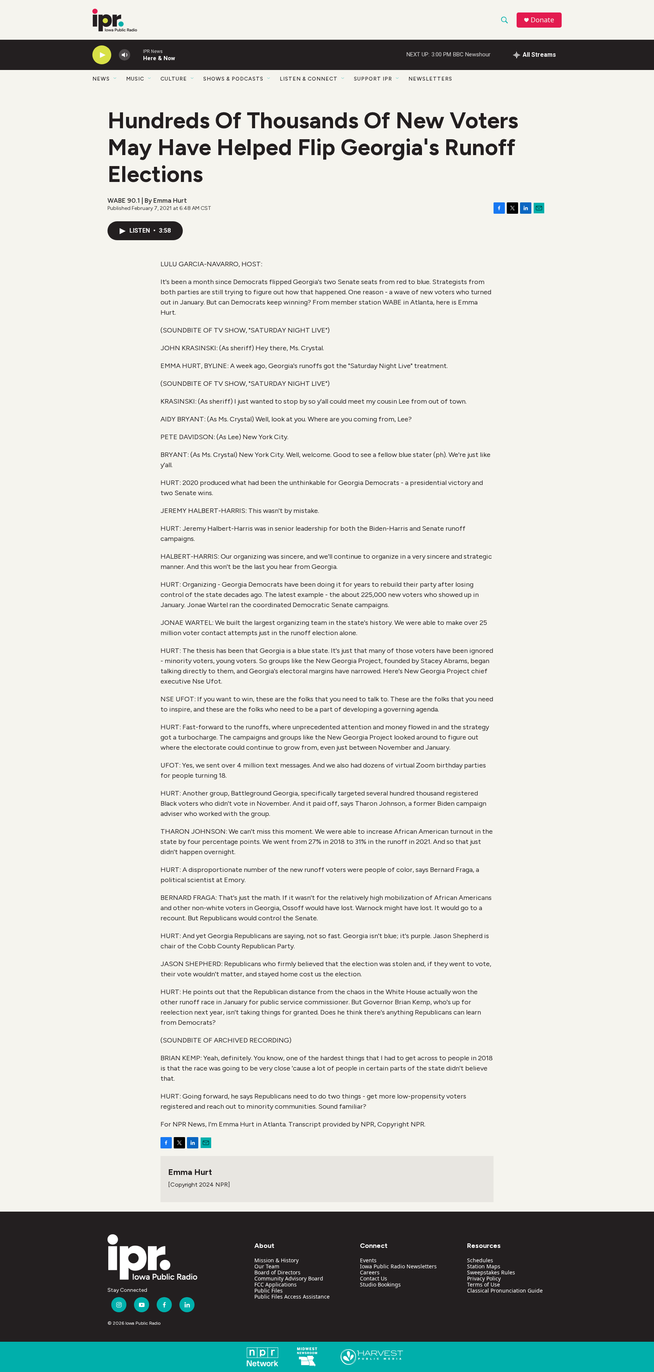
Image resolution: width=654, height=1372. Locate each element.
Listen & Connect (309, 79)
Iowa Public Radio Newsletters (398, 1266)
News (101, 79)
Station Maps (483, 1266)
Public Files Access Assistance (292, 1296)
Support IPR (373, 79)
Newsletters (430, 79)
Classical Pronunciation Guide (505, 1290)
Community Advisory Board (288, 1278)
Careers (370, 1272)
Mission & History (276, 1260)
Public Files (268, 1290)
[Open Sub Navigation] (115, 79)
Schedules (480, 1260)
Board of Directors (277, 1272)
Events (368, 1260)
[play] (102, 55)
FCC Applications (275, 1284)
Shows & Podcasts (233, 79)
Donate (542, 20)
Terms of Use (483, 1284)
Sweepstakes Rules (491, 1272)
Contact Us (373, 1278)
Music (135, 79)
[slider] (136, 55)
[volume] (124, 55)
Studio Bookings (380, 1284)
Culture (173, 79)
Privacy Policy (484, 1278)
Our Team (266, 1266)
